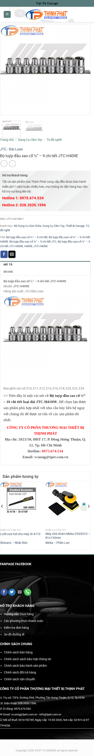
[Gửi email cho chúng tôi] (19, 592)
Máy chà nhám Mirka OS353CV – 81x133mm (67, 535)
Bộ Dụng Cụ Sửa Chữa (27, 225)
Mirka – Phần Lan (57, 542)
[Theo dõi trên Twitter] (12, 592)
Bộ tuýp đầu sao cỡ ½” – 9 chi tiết (26, 237)
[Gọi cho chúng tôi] (27, 592)
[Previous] (2, 515)
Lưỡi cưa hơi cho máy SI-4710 (20, 534)
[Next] (88, 515)
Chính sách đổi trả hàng (20, 672)
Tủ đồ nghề (54, 139)
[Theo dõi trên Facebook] (4, 592)
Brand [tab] (8, 271)
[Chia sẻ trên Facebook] (4, 254)
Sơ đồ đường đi (14, 634)
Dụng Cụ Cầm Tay (30, 139)
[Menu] (7, 14)
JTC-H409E (41, 246)
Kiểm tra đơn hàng (16, 627)
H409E (28, 246)
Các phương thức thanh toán (23, 621)
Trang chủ (7, 139)
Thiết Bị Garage (75, 225)
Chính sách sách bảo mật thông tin (27, 659)
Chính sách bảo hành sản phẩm (25, 665)
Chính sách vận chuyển (19, 679)
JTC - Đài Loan (11, 149)
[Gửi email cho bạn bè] (12, 254)
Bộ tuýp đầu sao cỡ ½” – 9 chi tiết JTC (32, 241)
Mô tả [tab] (7, 264)
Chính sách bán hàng (18, 652)
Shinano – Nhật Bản (14, 542)
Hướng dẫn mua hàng (19, 614)
